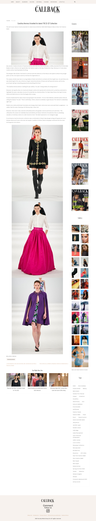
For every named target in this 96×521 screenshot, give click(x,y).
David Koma (76, 401)
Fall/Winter (76, 409)
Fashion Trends (77, 412)
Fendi (84, 414)
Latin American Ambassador (77, 436)
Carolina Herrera (11, 359)
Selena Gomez (76, 466)
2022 (74, 386)
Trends (74, 471)
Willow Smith (76, 482)
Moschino (75, 453)
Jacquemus (76, 422)
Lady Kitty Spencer (78, 433)
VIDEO (37, 5)
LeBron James (76, 440)
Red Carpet (76, 463)
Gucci (74, 417)
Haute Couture (82, 417)
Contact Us (36, 515)
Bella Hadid (76, 391)
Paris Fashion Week (78, 458)
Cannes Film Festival (78, 393)
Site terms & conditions (54, 515)
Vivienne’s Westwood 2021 (80, 479)
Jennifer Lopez (77, 425)
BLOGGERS (25, 2)
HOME (12, 2)
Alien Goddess (82, 386)
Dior (83, 401)
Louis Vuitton (76, 442)
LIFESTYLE (62, 2)
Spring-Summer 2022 (79, 468)
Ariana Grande (76, 388)
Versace (75, 476)
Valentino (81, 471)
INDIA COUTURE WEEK (79, 420)
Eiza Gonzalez (76, 406)
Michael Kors (76, 450)
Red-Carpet (76, 461)
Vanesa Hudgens (77, 474)
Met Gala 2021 (76, 448)
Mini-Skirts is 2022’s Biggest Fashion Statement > (54, 363)
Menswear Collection (78, 445)
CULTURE (32, 2)
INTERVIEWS (54, 2)
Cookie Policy (65, 515)
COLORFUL (75, 399)
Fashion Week (76, 414)
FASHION (46, 2)
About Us (30, 515)
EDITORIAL (39, 2)
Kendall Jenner (77, 427)
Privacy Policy (43, 515)
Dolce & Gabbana (77, 404)
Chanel (74, 396)
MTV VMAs (83, 453)
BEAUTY (18, 2)
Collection (82, 396)
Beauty (85, 388)
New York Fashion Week (79, 455)
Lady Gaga (75, 430)
